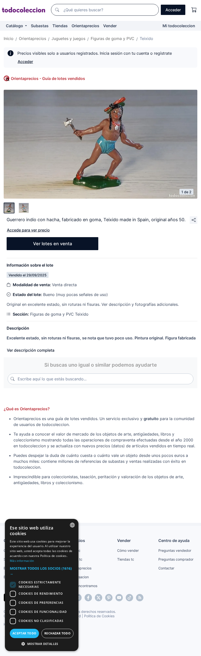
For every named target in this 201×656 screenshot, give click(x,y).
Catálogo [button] (15, 25)
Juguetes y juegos (68, 38)
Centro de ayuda (173, 540)
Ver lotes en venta (52, 243)
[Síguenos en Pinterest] (109, 597)
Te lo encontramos (82, 586)
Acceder (25, 61)
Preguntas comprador (175, 559)
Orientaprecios (85, 25)
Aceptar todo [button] (25, 633)
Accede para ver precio (28, 230)
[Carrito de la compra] (194, 10)
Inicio (8, 38)
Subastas (40, 25)
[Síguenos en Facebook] (88, 597)
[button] (42, 571)
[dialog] (41, 585)
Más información (22, 561)
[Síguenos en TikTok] (129, 597)
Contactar (166, 568)
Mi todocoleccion (179, 25)
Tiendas (60, 25)
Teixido (146, 38)
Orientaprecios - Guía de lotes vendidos (48, 78)
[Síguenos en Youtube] (119, 597)
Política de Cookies (99, 616)
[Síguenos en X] (98, 597)
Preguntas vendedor (174, 550)
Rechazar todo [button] (57, 633)
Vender (110, 25)
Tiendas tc (125, 559)
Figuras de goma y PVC (112, 38)
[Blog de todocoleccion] (139, 597)
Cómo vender (128, 550)
